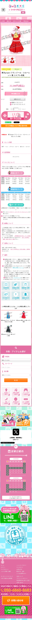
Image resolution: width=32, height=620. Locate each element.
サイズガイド (20, 567)
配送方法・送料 (20, 571)
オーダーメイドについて (7, 576)
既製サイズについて (17, 102)
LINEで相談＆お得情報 (6, 578)
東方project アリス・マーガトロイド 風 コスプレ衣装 (8, 321)
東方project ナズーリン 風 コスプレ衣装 (8, 335)
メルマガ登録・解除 (6, 571)
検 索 (16, 380)
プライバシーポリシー (22, 578)
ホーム (2, 565)
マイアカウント (5, 569)
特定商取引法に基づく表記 (23, 580)
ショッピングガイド (21, 565)
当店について (20, 576)
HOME (3, 21)
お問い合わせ (20, 582)
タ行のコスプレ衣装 (17, 21)
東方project (26, 21)
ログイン (3, 567)
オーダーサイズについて (18, 104)
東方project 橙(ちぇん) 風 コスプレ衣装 (23, 321)
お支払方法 (19, 569)
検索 (23, 12)
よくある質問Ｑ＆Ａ (21, 573)
